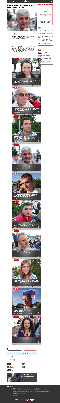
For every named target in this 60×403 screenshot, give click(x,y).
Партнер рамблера (21, 399)
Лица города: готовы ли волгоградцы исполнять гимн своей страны (15, 367)
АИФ (10, 31)
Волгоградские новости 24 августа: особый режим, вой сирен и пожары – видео (45, 7)
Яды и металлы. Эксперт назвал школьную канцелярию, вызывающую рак (46, 28)
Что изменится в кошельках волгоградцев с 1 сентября (45, 22)
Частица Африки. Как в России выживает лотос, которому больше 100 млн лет (47, 40)
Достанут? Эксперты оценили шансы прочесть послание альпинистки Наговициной (47, 37)
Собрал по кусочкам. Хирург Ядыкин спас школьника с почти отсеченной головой (47, 31)
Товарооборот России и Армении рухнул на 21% (46, 59)
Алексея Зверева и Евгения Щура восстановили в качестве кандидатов (16, 370)
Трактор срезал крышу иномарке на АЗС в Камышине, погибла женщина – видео (45, 14)
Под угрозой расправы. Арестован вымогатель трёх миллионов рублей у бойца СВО (45, 11)
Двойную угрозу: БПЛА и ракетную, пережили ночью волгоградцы (45, 18)
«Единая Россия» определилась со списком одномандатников (16, 363)
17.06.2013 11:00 (9, 3)
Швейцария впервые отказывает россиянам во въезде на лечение (46, 49)
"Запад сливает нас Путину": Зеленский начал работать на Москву (45, 53)
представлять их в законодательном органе (21, 41)
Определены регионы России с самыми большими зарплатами (46, 55)
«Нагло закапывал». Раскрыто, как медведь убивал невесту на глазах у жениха (47, 43)
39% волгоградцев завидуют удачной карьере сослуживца (30, 366)
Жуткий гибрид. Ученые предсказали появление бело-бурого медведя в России (47, 34)
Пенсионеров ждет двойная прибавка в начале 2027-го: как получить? (46, 62)
